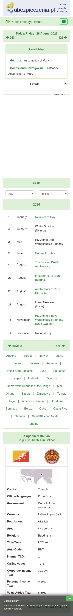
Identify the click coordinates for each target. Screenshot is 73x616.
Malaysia (34, 378)
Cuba (42, 408)
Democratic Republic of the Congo (28, 386)
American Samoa (33, 401)
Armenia (51, 363)
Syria (43, 371)
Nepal (17, 378)
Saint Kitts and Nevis (45, 416)
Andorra (11, 356)
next (59, 346)
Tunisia (61, 393)
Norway (44, 356)
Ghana (10, 393)
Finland (17, 363)
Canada (20, 416)
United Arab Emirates (19, 371)
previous (17, 346)
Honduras (57, 401)
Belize (28, 408)
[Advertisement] (36, 134)
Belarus (34, 363)
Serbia (27, 356)
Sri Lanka (59, 371)
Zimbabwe (43, 393)
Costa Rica (60, 408)
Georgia (52, 378)
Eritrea (25, 393)
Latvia (59, 356)
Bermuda (11, 408)
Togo (12, 401)
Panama (33, 424)
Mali (60, 386)
